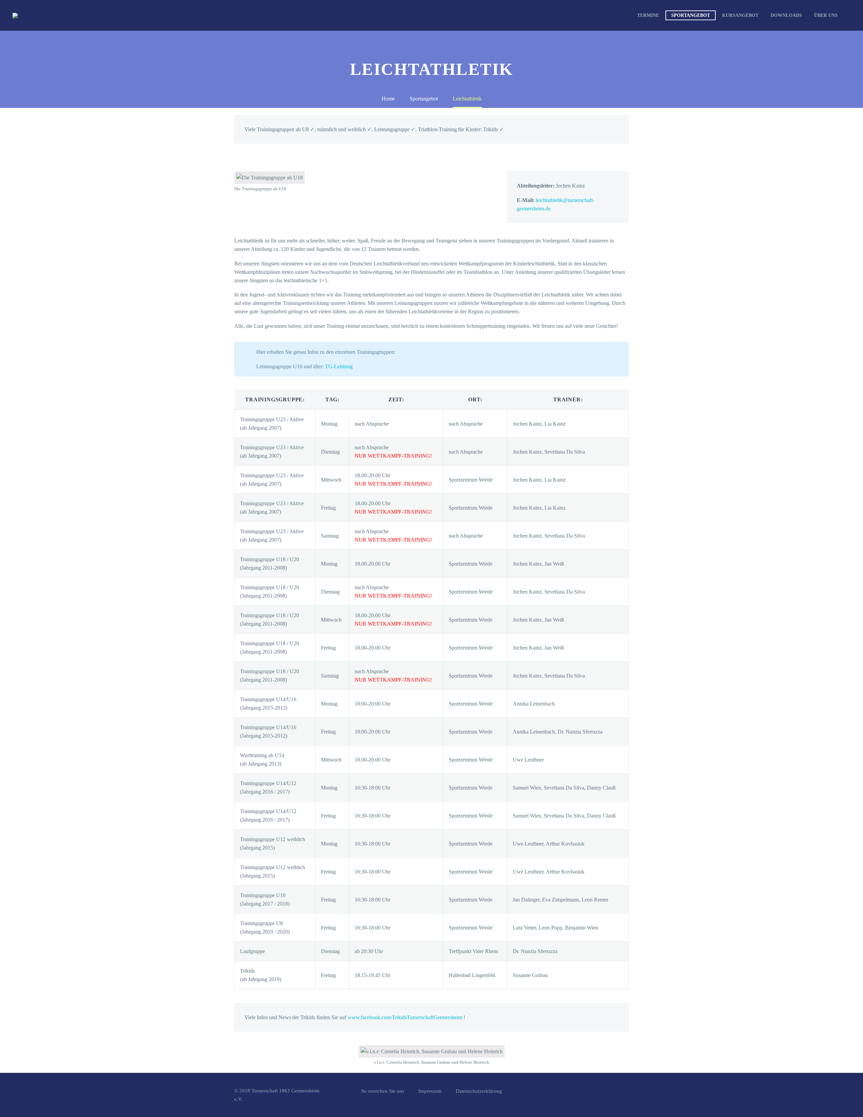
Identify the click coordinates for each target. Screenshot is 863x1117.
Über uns (826, 15)
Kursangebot (740, 15)
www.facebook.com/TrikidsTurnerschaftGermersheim (406, 1017)
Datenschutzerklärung (479, 1091)
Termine (648, 15)
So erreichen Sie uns (382, 1091)
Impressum (430, 1091)
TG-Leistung (339, 366)
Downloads (786, 15)
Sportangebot (690, 15)
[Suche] (850, 15)
